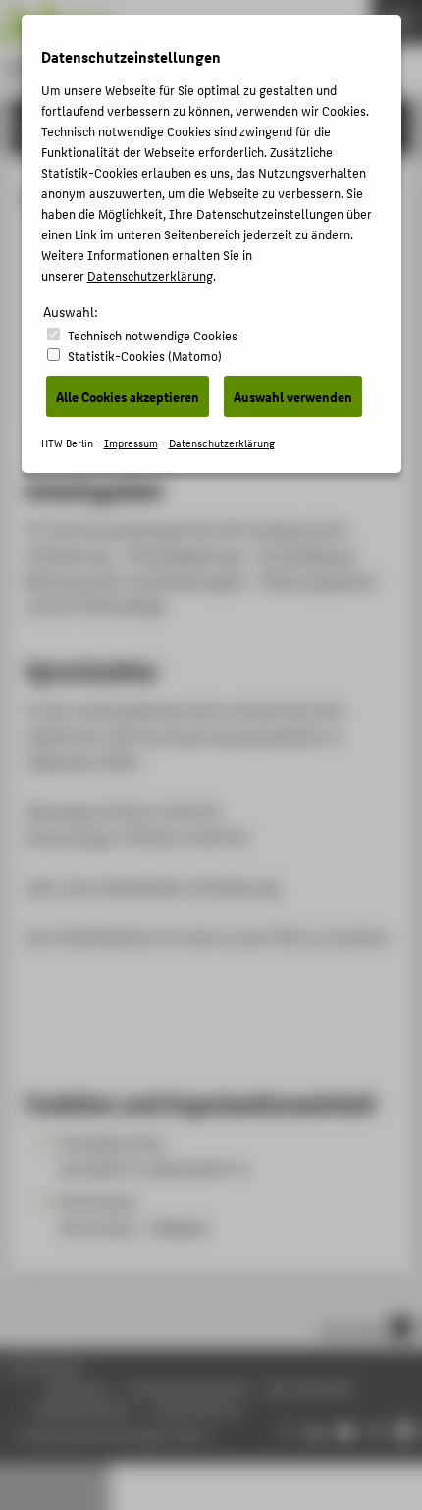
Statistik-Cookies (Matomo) (145, 355)
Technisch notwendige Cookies (152, 335)
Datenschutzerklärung (150, 275)
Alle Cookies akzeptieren (127, 396)
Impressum (131, 443)
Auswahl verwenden (293, 396)
